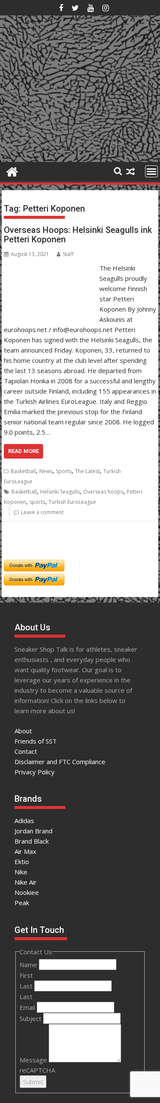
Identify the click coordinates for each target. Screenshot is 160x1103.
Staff (68, 254)
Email (28, 1007)
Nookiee (27, 892)
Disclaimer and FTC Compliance (60, 761)
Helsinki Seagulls (60, 491)
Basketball (23, 471)
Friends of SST (36, 741)
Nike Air (26, 882)
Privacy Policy (35, 772)
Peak (22, 902)
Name (29, 964)
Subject (31, 1018)
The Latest (87, 471)
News (45, 471)
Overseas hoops (103, 491)
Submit (33, 1081)
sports (37, 502)
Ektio (22, 861)
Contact (26, 751)
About (23, 731)
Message (34, 1060)
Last (27, 986)
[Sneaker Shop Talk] (12, 171)
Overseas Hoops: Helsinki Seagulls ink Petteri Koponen (78, 234)
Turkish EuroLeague (72, 502)
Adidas (24, 820)
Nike (21, 872)
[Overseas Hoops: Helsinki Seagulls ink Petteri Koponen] (49, 268)
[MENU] (151, 171)
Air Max (25, 851)
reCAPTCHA (37, 1070)
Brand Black (32, 841)
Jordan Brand (33, 831)
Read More (23, 451)
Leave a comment (42, 512)
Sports (64, 471)
